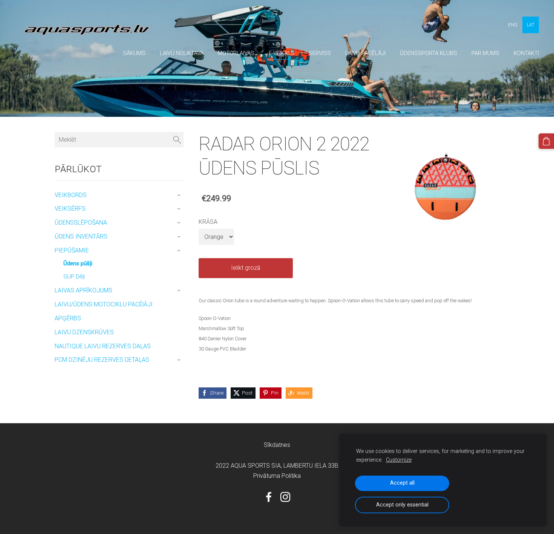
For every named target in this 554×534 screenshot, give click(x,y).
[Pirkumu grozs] (546, 141)
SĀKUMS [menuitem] (134, 53)
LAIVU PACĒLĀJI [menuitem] (365, 53)
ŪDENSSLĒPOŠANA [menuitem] (81, 222)
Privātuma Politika (277, 475)
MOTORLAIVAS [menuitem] (236, 53)
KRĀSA (208, 221)
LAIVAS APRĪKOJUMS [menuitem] (83, 290)
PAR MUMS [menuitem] (485, 53)
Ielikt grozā (245, 267)
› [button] (180, 195)
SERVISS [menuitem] (320, 53)
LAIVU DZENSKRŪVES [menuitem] (84, 332)
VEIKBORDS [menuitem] (71, 195)
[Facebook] (268, 496)
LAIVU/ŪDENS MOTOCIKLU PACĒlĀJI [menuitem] (104, 304)
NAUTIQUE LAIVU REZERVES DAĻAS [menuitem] (103, 346)
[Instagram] (285, 496)
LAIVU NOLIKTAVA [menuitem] (182, 53)
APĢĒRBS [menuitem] (68, 318)
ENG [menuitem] (512, 25)
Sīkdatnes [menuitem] (277, 444)
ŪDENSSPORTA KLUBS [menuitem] (428, 53)
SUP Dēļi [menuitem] (74, 276)
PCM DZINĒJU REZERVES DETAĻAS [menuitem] (102, 359)
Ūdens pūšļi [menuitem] (77, 263)
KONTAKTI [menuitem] (526, 53)
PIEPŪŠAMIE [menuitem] (72, 250)
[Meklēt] (177, 139)
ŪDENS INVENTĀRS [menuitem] (81, 236)
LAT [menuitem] (530, 25)
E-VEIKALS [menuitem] (281, 53)
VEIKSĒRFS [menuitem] (70, 208)
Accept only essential (402, 505)
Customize (399, 460)
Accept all (402, 483)
